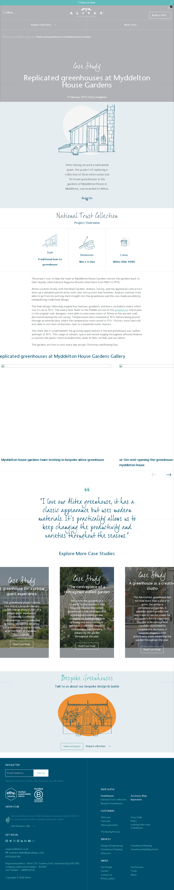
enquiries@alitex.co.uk (16, 849)
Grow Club (136, 817)
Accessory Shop (139, 795)
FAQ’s (134, 821)
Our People (106, 867)
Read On (87, 198)
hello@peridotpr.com (31, 852)
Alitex (134, 874)
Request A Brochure (41, 24)
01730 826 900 (13, 856)
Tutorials (105, 821)
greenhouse (121, 310)
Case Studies (17, 36)
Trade (134, 870)
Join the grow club (21, 826)
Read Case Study (21, 644)
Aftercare (106, 817)
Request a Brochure (96, 746)
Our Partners (137, 867)
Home (6, 36)
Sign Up (41, 773)
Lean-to (30, 36)
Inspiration (136, 799)
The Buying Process (110, 831)
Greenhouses (107, 795)
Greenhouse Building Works (145, 849)
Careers (105, 870)
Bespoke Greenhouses (112, 803)
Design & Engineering (112, 845)
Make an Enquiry (72, 746)
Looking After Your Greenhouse (140, 826)
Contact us (106, 874)
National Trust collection (113, 799)
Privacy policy (108, 878)
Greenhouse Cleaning (111, 849)
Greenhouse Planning (141, 845)
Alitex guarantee (109, 825)
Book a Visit (159, 15)
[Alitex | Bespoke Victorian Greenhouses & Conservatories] (87, 12)
